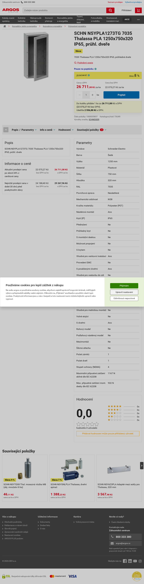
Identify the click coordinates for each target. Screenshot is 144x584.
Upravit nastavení (124, 292)
